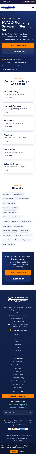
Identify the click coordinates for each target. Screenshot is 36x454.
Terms (28, 438)
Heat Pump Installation (10, 208)
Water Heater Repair (9, 212)
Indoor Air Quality (18, 378)
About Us (18, 341)
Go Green (18, 351)
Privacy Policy (20, 438)
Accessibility (18, 440)
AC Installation (17, 194)
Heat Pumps (18, 368)
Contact (18, 354)
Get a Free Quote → (18, 396)
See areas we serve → (18, 408)
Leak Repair (7, 226)
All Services (18, 387)
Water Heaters (18, 374)
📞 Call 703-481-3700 (18, 52)
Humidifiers (18, 235)
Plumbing (18, 371)
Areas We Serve (10, 438)
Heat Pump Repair (9, 203)
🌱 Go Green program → (18, 405)
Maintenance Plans (18, 384)
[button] (33, 7)
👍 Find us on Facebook (18, 330)
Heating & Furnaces (18, 365)
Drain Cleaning (26, 221)
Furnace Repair (8, 198)
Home (18, 338)
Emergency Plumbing (10, 231)
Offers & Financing (9, 244)
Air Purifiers (7, 240)
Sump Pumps (18, 226)
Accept (14, 451)
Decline (22, 451)
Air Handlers (7, 235)
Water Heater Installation (11, 217)
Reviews (18, 344)
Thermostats (24, 231)
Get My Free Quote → (18, 45)
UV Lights (29, 235)
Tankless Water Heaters (10, 221)
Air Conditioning (18, 362)
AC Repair (6, 194)
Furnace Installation (22, 198)
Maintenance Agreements (22, 240)
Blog (18, 347)
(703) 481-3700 (29, 1)
